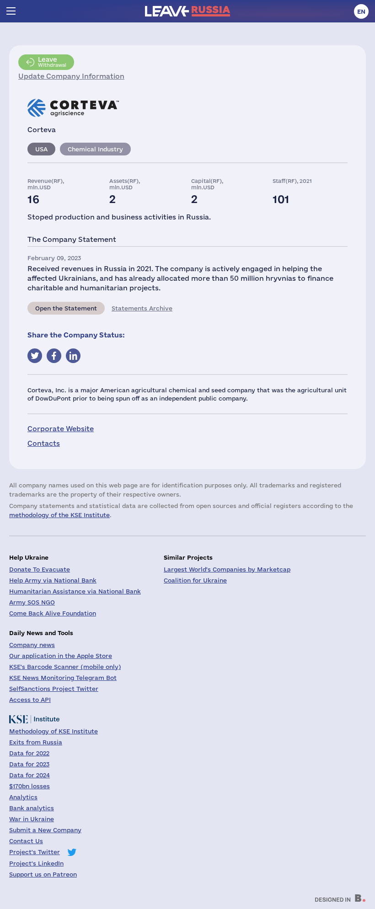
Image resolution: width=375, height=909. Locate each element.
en (361, 11)
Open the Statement (66, 308)
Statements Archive (142, 308)
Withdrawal (52, 62)
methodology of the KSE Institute (59, 515)
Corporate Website (60, 429)
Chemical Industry (95, 149)
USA (41, 149)
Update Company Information (71, 76)
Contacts (43, 443)
